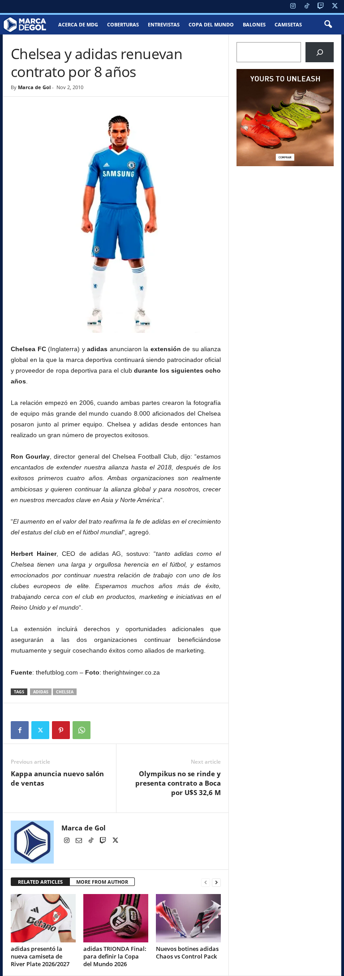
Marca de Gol (34, 87)
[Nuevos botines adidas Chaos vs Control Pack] (188, 918)
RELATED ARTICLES (40, 881)
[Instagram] (293, 6)
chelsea (64, 692)
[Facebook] (20, 730)
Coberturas (123, 24)
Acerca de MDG (78, 24)
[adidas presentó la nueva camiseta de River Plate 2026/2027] (43, 918)
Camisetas (288, 24)
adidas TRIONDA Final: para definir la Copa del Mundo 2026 (114, 956)
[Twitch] (320, 6)
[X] (334, 6)
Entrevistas (164, 24)
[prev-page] (205, 882)
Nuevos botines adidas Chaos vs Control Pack (187, 952)
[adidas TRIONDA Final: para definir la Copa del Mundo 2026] (115, 918)
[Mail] (79, 841)
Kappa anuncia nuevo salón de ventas (57, 778)
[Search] (319, 52)
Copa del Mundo (211, 24)
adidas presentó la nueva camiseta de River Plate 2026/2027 (40, 956)
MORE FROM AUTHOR (102, 881)
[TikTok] (306, 6)
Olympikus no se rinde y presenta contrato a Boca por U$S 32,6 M (178, 783)
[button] (328, 24)
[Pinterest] (61, 730)
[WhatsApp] (81, 730)
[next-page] (216, 882)
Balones (254, 24)
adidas (40, 692)
